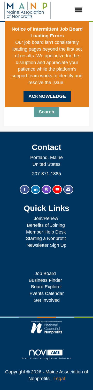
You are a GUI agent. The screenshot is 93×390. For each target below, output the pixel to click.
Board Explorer (46, 286)
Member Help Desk (46, 232)
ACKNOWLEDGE (47, 96)
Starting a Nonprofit (46, 238)
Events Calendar (46, 293)
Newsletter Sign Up (46, 245)
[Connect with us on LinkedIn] (35, 189)
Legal (59, 378)
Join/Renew (46, 218)
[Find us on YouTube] (57, 189)
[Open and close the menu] (69, 10)
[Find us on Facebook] (24, 189)
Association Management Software (46, 358)
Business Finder (47, 280)
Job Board (46, 273)
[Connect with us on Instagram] (46, 189)
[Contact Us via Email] (68, 189)
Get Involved (47, 300)
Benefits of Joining (46, 225)
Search (46, 111)
